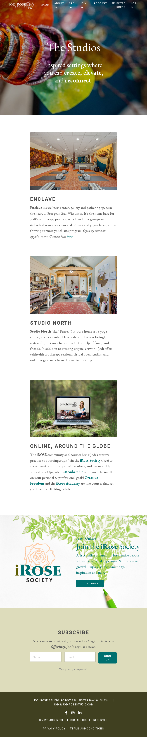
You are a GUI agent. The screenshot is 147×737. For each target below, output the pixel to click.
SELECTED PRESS (119, 5)
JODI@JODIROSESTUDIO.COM (73, 704)
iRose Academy (68, 483)
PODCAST (100, 3)
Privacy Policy (54, 728)
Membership (74, 472)
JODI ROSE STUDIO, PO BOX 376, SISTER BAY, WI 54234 (71, 700)
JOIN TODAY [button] (90, 583)
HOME (45, 5)
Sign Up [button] (107, 658)
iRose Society (90, 460)
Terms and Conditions (87, 728)
